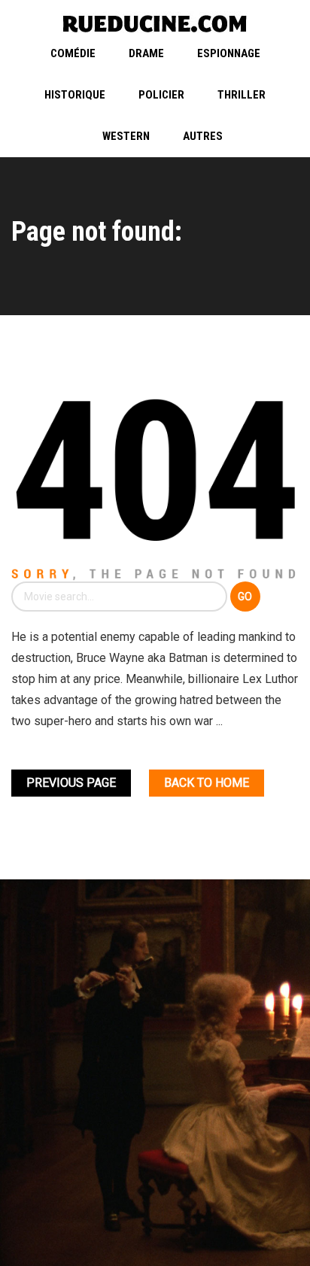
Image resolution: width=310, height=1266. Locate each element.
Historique (74, 95)
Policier (161, 95)
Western (126, 136)
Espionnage (228, 53)
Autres (203, 136)
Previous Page (71, 783)
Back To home (206, 783)
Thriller (241, 95)
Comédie (73, 53)
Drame (146, 53)
